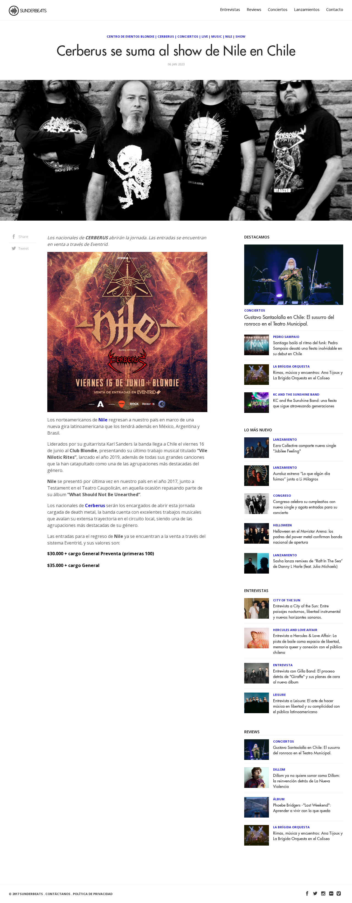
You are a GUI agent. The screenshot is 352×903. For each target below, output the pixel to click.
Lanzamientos (307, 9)
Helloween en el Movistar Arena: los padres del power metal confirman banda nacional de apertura (307, 536)
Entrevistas (230, 9)
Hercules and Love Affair (295, 630)
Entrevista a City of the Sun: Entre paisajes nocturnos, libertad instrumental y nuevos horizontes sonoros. (306, 611)
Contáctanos (57, 894)
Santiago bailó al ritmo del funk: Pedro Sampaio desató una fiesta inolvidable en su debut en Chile (307, 348)
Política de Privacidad (92, 894)
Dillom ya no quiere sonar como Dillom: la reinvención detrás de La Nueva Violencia (306, 781)
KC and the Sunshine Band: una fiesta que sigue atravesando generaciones (305, 403)
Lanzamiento (285, 439)
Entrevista (283, 665)
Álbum (279, 799)
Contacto (334, 9)
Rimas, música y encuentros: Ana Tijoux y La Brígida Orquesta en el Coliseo (308, 375)
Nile (228, 36)
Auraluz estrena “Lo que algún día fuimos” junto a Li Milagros (301, 476)
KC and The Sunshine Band (296, 394)
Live (205, 36)
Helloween (282, 525)
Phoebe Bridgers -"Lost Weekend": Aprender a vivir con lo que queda (302, 808)
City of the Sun (286, 600)
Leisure (279, 695)
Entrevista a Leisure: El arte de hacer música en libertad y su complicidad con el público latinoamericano (306, 706)
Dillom (279, 769)
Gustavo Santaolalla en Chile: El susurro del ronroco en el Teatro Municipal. (289, 320)
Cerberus (166, 36)
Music (216, 36)
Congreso (282, 495)
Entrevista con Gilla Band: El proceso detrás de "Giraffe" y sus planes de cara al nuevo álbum (306, 676)
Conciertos (277, 9)
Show (240, 36)
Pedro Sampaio (286, 337)
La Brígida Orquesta (291, 366)
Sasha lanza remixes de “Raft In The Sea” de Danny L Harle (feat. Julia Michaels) (308, 564)
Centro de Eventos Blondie (130, 36)
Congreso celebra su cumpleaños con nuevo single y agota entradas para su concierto (305, 507)
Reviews (254, 9)
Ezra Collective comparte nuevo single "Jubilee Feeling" (304, 448)
